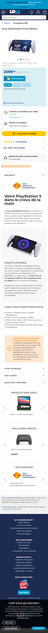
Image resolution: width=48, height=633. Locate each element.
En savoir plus (14, 159)
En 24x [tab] (27, 85)
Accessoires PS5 (20, 23)
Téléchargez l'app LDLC (17, 2)
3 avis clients (21, 142)
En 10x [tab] (8, 85)
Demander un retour (24, 571)
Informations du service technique (16, 166)
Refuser (9, 622)
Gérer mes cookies (24, 531)
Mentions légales (24, 534)
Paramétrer (11, 628)
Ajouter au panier (26, 134)
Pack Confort (29, 568)
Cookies (34, 528)
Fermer (24, 7)
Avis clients (26, 525)
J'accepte (38, 628)
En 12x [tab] (17, 85)
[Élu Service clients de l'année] (24, 588)
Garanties (17, 568)
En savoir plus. (23, 618)
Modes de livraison (24, 562)
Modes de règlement (24, 565)
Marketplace (24, 548)
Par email (24, 592)
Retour (7, 23)
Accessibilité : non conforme (24, 551)
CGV (18, 525)
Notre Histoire (24, 522)
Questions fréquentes (24, 560)
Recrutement (24, 545)
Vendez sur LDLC (24, 542)
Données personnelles (19, 528)
